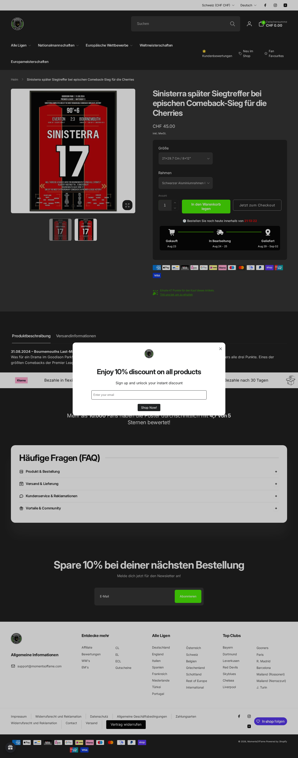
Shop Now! (149, 407)
